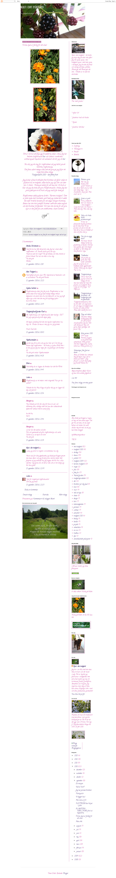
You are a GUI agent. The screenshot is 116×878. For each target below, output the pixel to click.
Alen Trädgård (30, 272)
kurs (75, 501)
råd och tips (63, 235)
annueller (77, 513)
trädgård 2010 (78, 449)
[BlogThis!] (25, 232)
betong (76, 519)
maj (77, 837)
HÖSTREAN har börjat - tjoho (84, 804)
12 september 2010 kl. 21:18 (34, 264)
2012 (76, 759)
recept (57, 235)
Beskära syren (85, 179)
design (76, 498)
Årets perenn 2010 (87, 333)
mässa (76, 455)
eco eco (40, 235)
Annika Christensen (32, 246)
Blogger (65, 873)
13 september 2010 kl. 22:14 (35, 440)
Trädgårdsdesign (86, 274)
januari (78, 851)
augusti (79, 826)
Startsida (45, 495)
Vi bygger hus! (80, 797)
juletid (76, 458)
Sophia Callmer (31, 288)
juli (77, 829)
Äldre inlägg (63, 495)
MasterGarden (78, 475)
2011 (76, 763)
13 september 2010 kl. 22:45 (35, 468)
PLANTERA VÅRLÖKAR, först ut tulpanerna (84, 811)
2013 (76, 755)
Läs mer (74, 378)
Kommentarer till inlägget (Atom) (44, 499)
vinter (75, 495)
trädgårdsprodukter (80, 478)
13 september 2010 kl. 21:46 (35, 419)
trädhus (76, 533)
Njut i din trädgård (32, 7)
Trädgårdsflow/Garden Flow (35, 311)
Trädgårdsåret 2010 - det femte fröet (45, 174)
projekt (76, 524)
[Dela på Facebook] (28, 232)
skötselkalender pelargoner (82, 539)
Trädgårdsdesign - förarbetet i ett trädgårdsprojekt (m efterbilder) (87, 296)
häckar (76, 521)
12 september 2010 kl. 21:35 (35, 304)
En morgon (79, 783)
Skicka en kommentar (31, 490)
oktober (78, 777)
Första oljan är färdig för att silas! (84, 817)
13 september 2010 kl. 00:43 (35, 332)
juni (77, 833)
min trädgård (51, 235)
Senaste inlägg (27, 495)
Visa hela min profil (78, 694)
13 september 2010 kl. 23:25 (35, 485)
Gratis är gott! (85, 198)
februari (79, 848)
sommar (76, 510)
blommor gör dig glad (80, 484)
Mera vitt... (79, 821)
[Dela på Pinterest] (30, 232)
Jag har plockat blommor (84, 790)
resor (75, 490)
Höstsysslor (80, 793)
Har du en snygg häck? (86, 237)
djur (75, 536)
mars (78, 844)
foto (75, 470)
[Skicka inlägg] (61, 229)
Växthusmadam (31, 340)
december (79, 770)
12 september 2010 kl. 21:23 (35, 280)
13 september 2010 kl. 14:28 (35, 356)
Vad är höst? (80, 787)
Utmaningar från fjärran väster (81, 351)
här (44, 156)
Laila (28, 377)
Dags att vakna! (86, 314)
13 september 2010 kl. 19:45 (35, 370)
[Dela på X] (27, 232)
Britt (27, 363)
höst (75, 487)
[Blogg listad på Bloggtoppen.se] (76, 748)
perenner (76, 507)
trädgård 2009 (78, 461)
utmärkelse (77, 527)
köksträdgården (78, 504)
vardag (76, 452)
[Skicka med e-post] (24, 232)
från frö (45, 235)
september (79, 780)
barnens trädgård (33, 235)
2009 (76, 856)
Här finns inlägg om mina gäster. (82, 383)
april (78, 840)
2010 (76, 766)
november (79, 773)
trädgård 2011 (78, 516)
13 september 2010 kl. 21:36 (35, 393)
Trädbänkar (84, 255)
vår (75, 481)
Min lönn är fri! (81, 800)
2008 (76, 859)
